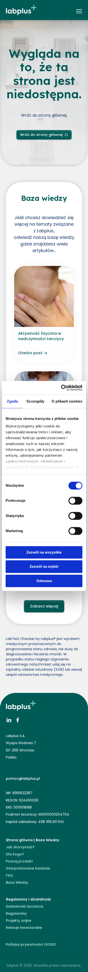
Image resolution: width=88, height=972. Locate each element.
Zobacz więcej (44, 606)
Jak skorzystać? (20, 847)
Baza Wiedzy (17, 882)
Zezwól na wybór (44, 567)
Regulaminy (16, 913)
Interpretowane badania (28, 868)
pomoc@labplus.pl (23, 778)
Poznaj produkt (19, 861)
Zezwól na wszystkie (44, 552)
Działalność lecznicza (24, 906)
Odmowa (44, 581)
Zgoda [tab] (12, 401)
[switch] (75, 501)
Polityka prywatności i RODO (31, 944)
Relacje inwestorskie (24, 927)
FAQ (9, 875)
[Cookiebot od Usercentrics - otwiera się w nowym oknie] (62, 388)
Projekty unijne (18, 920)
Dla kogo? (15, 854)
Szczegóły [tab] (35, 401)
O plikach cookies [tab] (67, 401)
